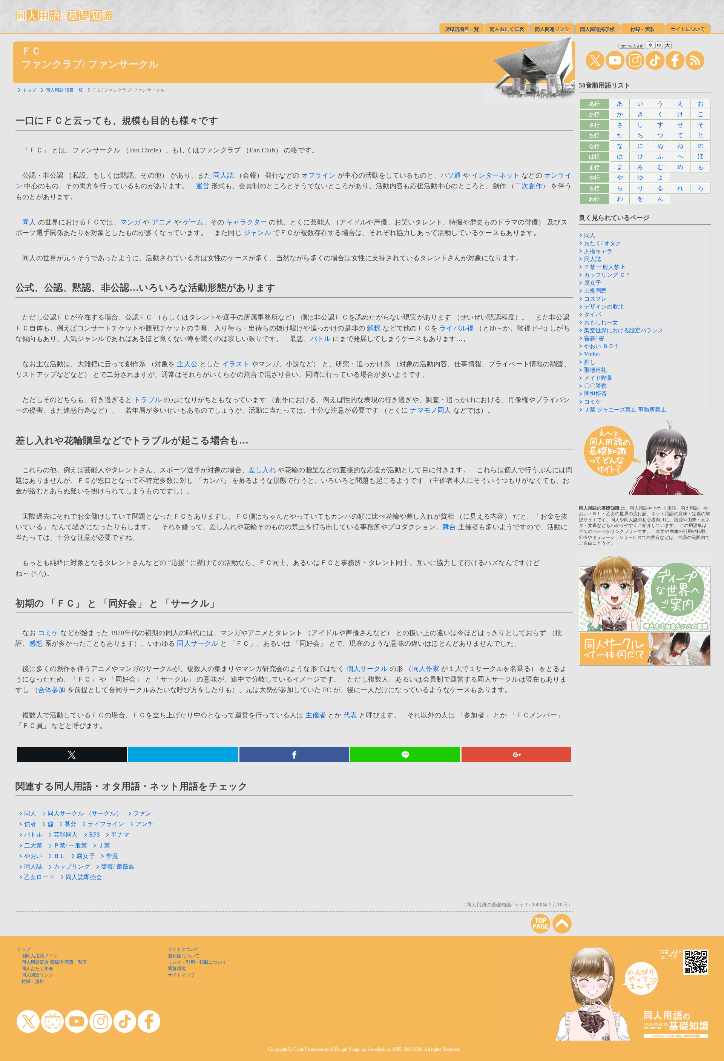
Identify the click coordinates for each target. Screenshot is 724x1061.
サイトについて (183, 949)
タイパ (592, 315)
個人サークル (367, 669)
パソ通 (450, 175)
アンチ (144, 824)
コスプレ (595, 299)
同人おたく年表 (37, 968)
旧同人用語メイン (39, 955)
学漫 (112, 856)
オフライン (318, 175)
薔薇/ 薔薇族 (118, 866)
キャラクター (246, 222)
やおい (33, 856)
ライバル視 (456, 328)
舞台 (449, 527)
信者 (30, 824)
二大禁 (33, 845)
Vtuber (592, 354)
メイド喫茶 (598, 378)
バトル (320, 338)
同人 (29, 222)
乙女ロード (39, 877)
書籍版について (183, 955)
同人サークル (197, 643)
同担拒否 (595, 394)
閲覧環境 (177, 968)
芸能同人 (66, 834)
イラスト (236, 364)
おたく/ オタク (602, 243)
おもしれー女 (601, 322)
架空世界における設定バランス (623, 330)
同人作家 (426, 669)
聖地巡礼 (595, 370)
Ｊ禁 (104, 845)
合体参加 (52, 690)
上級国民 (595, 291)
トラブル (147, 400)
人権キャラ (598, 251)
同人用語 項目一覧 (64, 90)
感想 (36, 643)
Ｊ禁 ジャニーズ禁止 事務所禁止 (625, 410)
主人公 (187, 364)
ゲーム (193, 222)
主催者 (315, 715)
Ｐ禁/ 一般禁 (70, 845)
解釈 (373, 328)
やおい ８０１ (602, 346)
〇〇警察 (595, 386)
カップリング (72, 866)
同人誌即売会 (84, 877)
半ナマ (120, 834)
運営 (202, 186)
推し (589, 362)
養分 (70, 824)
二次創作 (528, 186)
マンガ (130, 222)
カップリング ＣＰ (607, 275)
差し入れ (262, 470)
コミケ (48, 633)
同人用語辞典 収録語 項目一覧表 (54, 962)
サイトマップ (181, 975)
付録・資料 (32, 981)
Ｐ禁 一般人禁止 (604, 267)
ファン (142, 813)
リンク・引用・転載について (197, 962)
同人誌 (223, 175)
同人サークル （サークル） (85, 813)
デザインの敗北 (604, 307)
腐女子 (86, 856)
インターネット (496, 175)
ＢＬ (60, 856)
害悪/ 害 (594, 338)
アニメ (162, 222)
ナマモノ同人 (430, 410)
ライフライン (105, 824)
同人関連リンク (37, 975)
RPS (94, 834)
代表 (350, 715)
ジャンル (257, 232)
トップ (29, 90)
